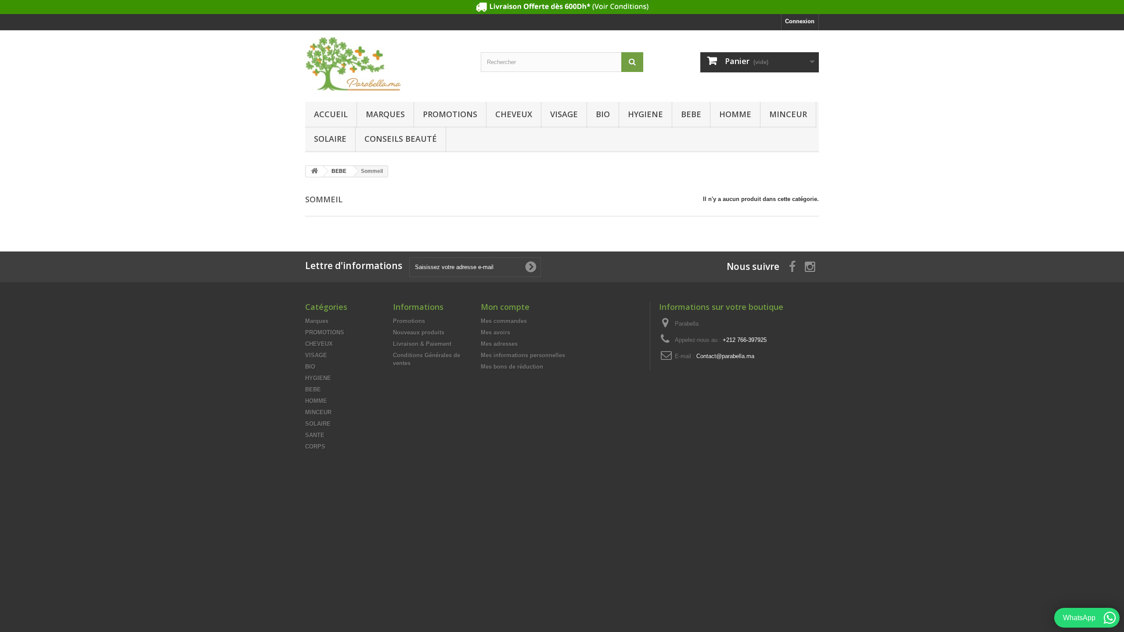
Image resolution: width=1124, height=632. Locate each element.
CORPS (315, 446)
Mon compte (505, 307)
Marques (385, 114)
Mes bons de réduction (512, 366)
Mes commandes (504, 321)
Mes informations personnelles (523, 355)
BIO (603, 114)
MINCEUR (788, 114)
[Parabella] (386, 64)
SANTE (314, 435)
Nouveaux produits (418, 332)
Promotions (409, 321)
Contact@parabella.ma (725, 356)
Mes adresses (499, 344)
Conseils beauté (400, 138)
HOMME (735, 114)
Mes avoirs (495, 332)
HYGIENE (645, 114)
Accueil (331, 114)
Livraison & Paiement (422, 344)
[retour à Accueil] (314, 171)
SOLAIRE (330, 138)
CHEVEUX (513, 114)
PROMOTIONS (450, 114)
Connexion (799, 21)
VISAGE (564, 114)
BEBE (691, 114)
